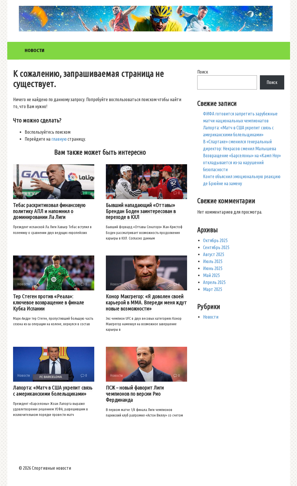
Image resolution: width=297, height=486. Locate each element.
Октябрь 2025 (215, 240)
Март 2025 (212, 289)
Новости (34, 50)
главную (59, 139)
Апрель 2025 (214, 282)
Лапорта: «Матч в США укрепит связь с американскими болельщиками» (53, 390)
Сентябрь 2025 (216, 247)
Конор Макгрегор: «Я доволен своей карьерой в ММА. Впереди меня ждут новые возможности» (146, 302)
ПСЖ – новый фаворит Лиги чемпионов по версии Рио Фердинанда (135, 393)
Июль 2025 (212, 261)
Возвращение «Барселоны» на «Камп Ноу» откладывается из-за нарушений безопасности (242, 162)
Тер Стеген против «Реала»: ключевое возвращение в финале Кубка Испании (48, 302)
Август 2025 (213, 254)
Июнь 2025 (212, 268)
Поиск (202, 71)
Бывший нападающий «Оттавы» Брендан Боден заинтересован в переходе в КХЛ (141, 211)
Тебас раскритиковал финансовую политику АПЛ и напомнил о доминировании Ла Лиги (49, 211)
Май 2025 (211, 275)
